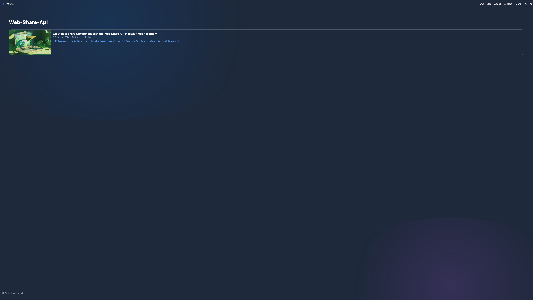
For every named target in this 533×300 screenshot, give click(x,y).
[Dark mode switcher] (531, 4)
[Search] (526, 4)
